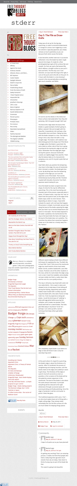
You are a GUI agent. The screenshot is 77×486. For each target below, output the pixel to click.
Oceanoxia (13, 114)
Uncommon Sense (13, 346)
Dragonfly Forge (13, 324)
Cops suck (21, 317)
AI (16, 307)
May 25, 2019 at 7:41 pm (53, 450)
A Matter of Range (13, 373)
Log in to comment (57, 426)
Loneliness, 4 (12, 169)
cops (15, 317)
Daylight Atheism (15, 80)
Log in (10, 203)
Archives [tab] (31, 212)
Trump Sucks (25, 342)
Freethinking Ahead (16, 88)
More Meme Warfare (15, 248)
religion (10, 334)
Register (11, 200)
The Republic (12, 286)
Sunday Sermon (26, 337)
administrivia (11, 307)
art (33, 307)
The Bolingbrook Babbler (18, 136)
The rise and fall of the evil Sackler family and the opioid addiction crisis (20, 158)
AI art (19, 307)
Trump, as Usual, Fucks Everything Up (20, 244)
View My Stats (21, 400)
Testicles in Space (13, 390)
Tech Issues (23, 2)
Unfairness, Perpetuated (15, 375)
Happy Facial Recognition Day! (18, 236)
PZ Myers (21, 154)
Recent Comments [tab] (22, 212)
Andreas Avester (15, 70)
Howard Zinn (25, 326)
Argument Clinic (27, 307)
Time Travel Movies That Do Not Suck (19, 288)
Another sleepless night (15, 153)
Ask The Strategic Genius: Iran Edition (20, 219)
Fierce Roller (14, 85)
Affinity (12, 66)
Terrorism (17, 340)
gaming (16, 326)
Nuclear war (28, 329)
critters (10, 321)
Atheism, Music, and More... (19, 73)
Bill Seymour (14, 75)
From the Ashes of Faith (17, 90)
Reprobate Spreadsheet (17, 129)
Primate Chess (14, 122)
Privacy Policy (14, 2)
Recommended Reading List (17, 297)
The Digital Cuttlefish (16, 139)
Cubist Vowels (14, 78)
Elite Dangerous (23, 324)
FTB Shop (30, 2)
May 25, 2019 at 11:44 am (54, 439)
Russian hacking (16, 334)
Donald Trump (26, 321)
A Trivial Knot (14, 63)
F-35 (29, 323)
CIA (27, 313)
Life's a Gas (13, 105)
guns (20, 326)
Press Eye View (63, 32)
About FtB (6, 2)
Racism (29, 332)
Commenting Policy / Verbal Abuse (19, 292)
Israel (31, 326)
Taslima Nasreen (15, 134)
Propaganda (23, 332)
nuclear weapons (13, 332)
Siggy (22, 184)
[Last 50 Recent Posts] (13, 150)
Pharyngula (13, 119)
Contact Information (14, 290)
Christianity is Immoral (15, 282)
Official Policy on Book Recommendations (21, 295)
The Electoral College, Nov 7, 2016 (18, 388)
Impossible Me (14, 97)
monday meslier (15, 329)
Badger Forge (12, 279)
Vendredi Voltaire (23, 346)
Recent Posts (38, 2)
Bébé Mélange (22, 170)
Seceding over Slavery (15, 360)
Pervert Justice (14, 117)
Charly (19, 166)
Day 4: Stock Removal (46, 32)
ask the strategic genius (14, 310)
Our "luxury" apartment (15, 183)
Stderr (12, 131)
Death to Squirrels (16, 83)
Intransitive (13, 100)
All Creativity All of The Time (17, 216)
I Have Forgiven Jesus (16, 95)
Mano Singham (15, 107)
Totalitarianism (11, 342)
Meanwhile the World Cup (17, 222)
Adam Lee (24, 190)
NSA (24, 329)
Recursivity (13, 126)
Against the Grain (15, 68)
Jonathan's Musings (16, 102)
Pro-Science (14, 124)
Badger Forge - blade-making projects (20, 386)
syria (9, 340)
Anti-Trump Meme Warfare (17, 251)
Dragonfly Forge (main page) (17, 284)
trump (18, 342)
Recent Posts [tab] (11, 212)
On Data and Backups (15, 371)
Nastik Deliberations (16, 112)
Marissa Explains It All (17, 109)
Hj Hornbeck (27, 174)
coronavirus (30, 317)
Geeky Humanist (15, 92)
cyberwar (16, 320)
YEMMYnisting (14, 141)
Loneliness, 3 (12, 173)
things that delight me (25, 340)
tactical (13, 340)
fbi (13, 326)
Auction (25, 310)
